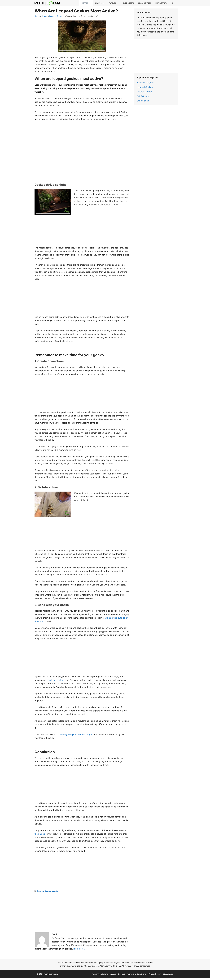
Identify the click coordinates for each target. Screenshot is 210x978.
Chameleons (143, 101)
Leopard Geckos (56, 16)
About (113, 974)
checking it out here (56, 680)
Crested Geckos (144, 91)
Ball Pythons (143, 96)
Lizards (85, 3)
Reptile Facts (161, 3)
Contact (121, 974)
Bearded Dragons (145, 82)
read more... (79, 949)
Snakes (98, 3)
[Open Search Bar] (172, 3)
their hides (40, 834)
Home (37, 16)
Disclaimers (168, 974)
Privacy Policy (155, 974)
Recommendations (100, 974)
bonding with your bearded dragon (76, 734)
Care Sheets (128, 3)
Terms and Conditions (136, 974)
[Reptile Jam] (47, 3)
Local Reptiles (144, 3)
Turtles (112, 3)
